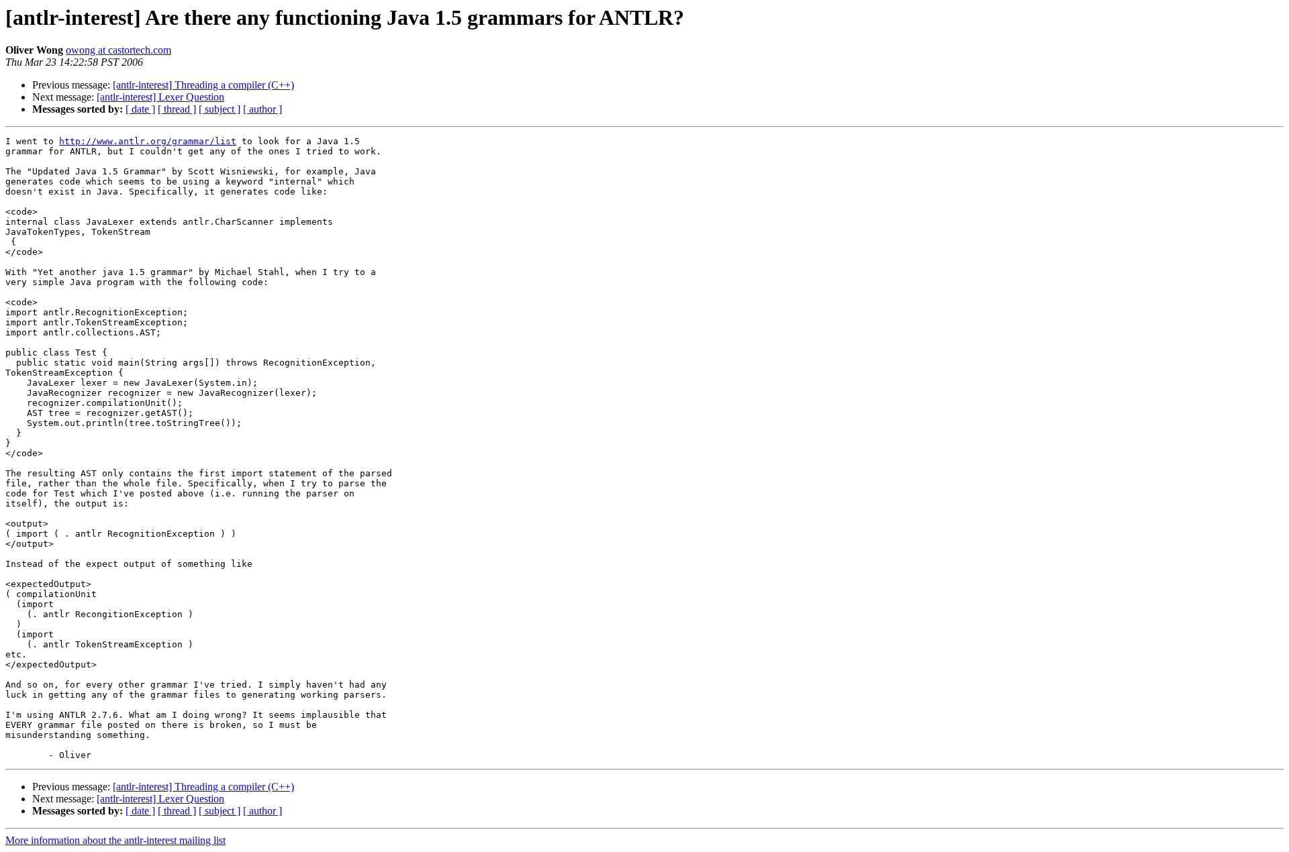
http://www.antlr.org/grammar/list (147, 141)
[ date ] (140, 109)
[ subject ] (219, 109)
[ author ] (262, 109)
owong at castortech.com (118, 50)
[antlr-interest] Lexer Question (160, 97)
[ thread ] (177, 109)
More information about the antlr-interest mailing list (115, 840)
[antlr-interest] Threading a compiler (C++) (203, 85)
